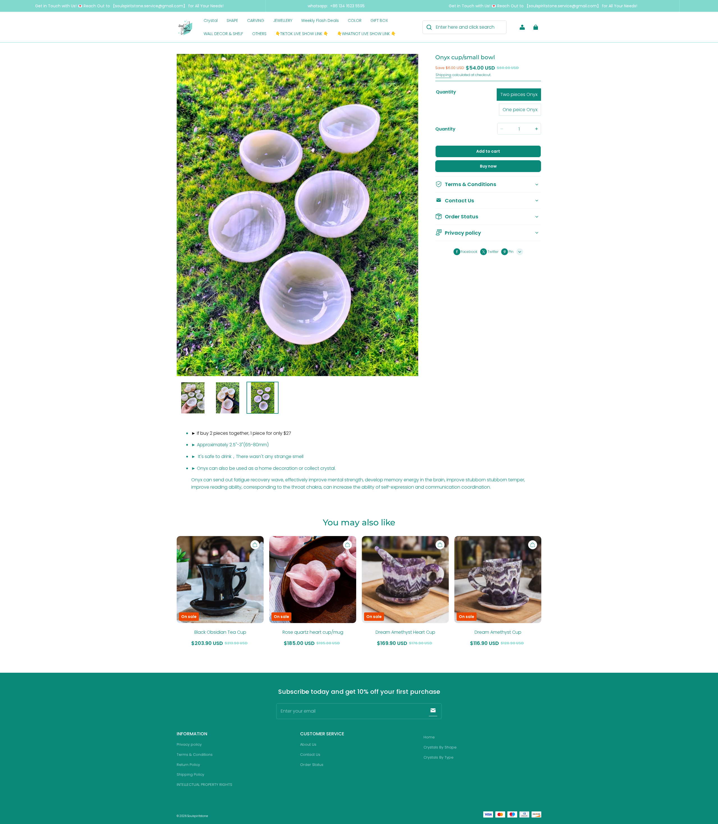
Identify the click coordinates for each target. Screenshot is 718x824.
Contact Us (310, 754)
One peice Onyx (520, 109)
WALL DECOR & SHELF (223, 33)
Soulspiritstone (197, 816)
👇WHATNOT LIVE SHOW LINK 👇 (366, 33)
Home (429, 737)
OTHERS (259, 33)
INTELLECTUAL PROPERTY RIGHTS (204, 784)
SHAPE (232, 20)
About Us (308, 744)
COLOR (355, 20)
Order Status (311, 764)
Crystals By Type (439, 757)
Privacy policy (189, 744)
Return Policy (188, 764)
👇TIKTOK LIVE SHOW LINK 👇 (301, 33)
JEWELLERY (282, 20)
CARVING (255, 20)
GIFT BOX (379, 20)
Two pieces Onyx (518, 94)
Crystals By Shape (440, 747)
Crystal (211, 20)
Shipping (443, 74)
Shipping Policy (190, 774)
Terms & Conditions (195, 754)
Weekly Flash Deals (320, 20)
